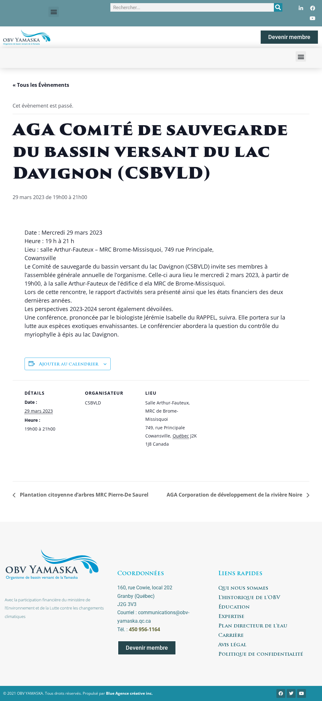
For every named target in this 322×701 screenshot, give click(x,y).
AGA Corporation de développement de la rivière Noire (235, 494)
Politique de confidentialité (260, 654)
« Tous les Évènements (41, 84)
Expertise (231, 616)
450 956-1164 (144, 629)
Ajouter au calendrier (68, 364)
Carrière (231, 635)
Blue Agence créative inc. (129, 693)
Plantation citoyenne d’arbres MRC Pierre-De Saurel (83, 494)
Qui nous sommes (243, 588)
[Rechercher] (278, 7)
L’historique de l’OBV (249, 597)
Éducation (234, 607)
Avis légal (232, 645)
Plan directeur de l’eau (252, 626)
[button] (53, 12)
